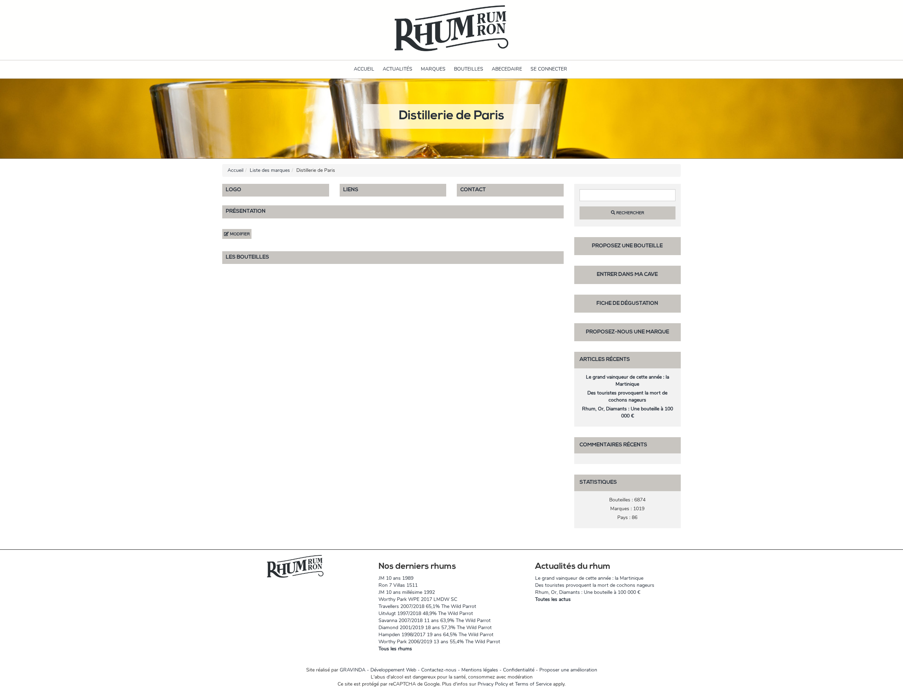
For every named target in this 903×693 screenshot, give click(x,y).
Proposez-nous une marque (627, 332)
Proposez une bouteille (627, 246)
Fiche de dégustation (627, 303)
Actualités (397, 69)
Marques (433, 69)
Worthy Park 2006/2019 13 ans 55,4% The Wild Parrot (439, 641)
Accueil (364, 69)
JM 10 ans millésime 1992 (406, 592)
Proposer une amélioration (568, 670)
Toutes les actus (553, 599)
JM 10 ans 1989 (395, 578)
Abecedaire (507, 69)
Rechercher (629, 213)
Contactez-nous (438, 670)
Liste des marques (270, 170)
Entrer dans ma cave (627, 274)
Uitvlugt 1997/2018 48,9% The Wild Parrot (425, 613)
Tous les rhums (395, 648)
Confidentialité (518, 670)
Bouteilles (468, 69)
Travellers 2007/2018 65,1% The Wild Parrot (427, 606)
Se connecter (549, 69)
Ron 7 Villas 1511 (398, 585)
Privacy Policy (493, 684)
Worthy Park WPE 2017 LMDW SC (417, 599)
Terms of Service (533, 684)
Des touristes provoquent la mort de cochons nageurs (627, 396)
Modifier (239, 234)
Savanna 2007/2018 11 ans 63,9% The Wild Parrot (434, 620)
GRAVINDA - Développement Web (378, 670)
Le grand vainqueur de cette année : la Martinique (627, 380)
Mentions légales (479, 670)
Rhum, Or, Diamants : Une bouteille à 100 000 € (627, 412)
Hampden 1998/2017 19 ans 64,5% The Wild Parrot (435, 634)
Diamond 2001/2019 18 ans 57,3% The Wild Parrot (435, 627)
